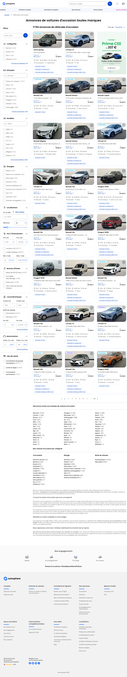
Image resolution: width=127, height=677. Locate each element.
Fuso (98, 442)
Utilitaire (11, 59)
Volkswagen (12, 107)
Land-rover (69, 429)
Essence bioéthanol (14, 185)
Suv (37, 482)
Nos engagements (9, 630)
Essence (11, 182)
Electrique (12, 178)
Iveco (36, 442)
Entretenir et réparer (51, 10)
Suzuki (99, 429)
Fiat (36, 426)
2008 (9, 129)
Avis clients (7, 633)
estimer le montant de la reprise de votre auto (88, 533)
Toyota (99, 417)
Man (67, 444)
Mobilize (99, 444)
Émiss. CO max (22, 340)
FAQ (105, 594)
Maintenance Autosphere (61, 594)
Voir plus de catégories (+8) (19, 63)
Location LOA (13, 248)
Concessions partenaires (13, 373)
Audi (99, 420)
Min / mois (7, 256)
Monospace (39, 477)
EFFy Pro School (58, 630)
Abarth (68, 438)
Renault (11, 103)
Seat (67, 426)
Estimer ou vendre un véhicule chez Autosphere (37, 592)
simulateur (66, 521)
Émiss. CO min (8, 340)
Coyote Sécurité (83, 604)
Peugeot (11, 100)
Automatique (13, 313)
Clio (9, 148)
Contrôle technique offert (61, 601)
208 (9, 133)
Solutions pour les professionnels (84, 613)
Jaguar (99, 433)
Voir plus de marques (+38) (20, 111)
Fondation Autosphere (60, 627)
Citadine (38, 469)
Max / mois (20, 256)
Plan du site (82, 651)
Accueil (6, 15)
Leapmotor (100, 435)
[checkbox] (4, 48)
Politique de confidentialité (87, 632)
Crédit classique (15, 252)
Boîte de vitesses (9, 310)
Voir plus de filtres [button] (22, 329)
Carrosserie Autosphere (61, 604)
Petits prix (12, 282)
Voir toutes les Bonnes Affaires (14, 287)
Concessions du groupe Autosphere (14, 362)
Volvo (37, 424)
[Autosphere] (8, 4)
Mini (36, 422)
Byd (97, 440)
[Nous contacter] (123, 3)
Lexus (37, 429)
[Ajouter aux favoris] (59, 34)
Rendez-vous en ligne (60, 591)
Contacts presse (9, 636)
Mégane (11, 152)
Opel (68, 422)
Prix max (19, 238)
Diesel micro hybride (15, 174)
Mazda (68, 433)
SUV (10, 55)
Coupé (37, 471)
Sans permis (39, 480)
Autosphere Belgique (60, 636)
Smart (98, 438)
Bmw (9, 85)
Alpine (99, 431)
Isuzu (36, 444)
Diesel (10, 170)
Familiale (39, 475)
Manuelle (11, 317)
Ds (67, 420)
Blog (55, 644)
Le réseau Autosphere (60, 633)
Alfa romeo (38, 435)
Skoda (99, 426)
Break (10, 52)
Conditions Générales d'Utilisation (85, 627)
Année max (20, 301)
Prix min (6, 238)
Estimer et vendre (25, 10)
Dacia (10, 92)
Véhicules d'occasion (10, 591)
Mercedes (11, 96)
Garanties (82, 594)
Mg (36, 431)
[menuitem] (25, 9)
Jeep (67, 435)
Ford (36, 420)
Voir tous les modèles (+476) (19, 159)
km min (5, 320)
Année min (7, 301)
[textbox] (21, 223)
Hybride (11, 197)
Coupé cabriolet (40, 473)
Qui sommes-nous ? (9, 627)
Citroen (11, 89)
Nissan (37, 417)
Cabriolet (38, 466)
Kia (98, 422)
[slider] (7, 227)
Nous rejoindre (8, 639)
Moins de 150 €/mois (16, 272)
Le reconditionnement (35, 629)
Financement (83, 591)
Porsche (68, 431)
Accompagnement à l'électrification (85, 608)
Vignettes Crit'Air (34, 632)
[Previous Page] (62, 399)
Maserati (37, 438)
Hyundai (100, 424)
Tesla (36, 440)
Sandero (10, 155)
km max (19, 320)
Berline (11, 48)
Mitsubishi (70, 424)
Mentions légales (84, 647)
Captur (10, 144)
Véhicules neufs (8, 594)
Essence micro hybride (16, 189)
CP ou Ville (7, 212)
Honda (67, 440)
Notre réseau (98, 10)
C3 (9, 140)
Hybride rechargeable (16, 200)
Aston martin (70, 442)
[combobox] (15, 216)
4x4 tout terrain (40, 460)
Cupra (37, 433)
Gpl (9, 193)
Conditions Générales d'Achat (88, 644)
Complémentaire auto (85, 601)
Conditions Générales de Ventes (88, 641)
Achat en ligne (14, 368)
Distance (6, 223)
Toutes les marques (15, 81)
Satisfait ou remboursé (86, 597)
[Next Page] (97, 399)
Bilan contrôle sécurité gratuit (63, 597)
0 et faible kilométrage (13, 277)
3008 (9, 137)
